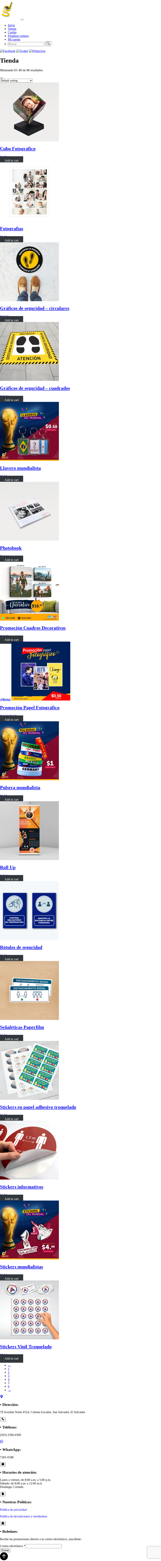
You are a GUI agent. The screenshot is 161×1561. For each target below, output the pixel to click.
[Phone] (3, 1419)
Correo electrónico (12, 1546)
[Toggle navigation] (22, 19)
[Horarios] (3, 1464)
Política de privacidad (13, 1509)
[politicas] (3, 1494)
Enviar (5, 1550)
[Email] (3, 1523)
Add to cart (11, 160)
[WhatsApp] (1, 1442)
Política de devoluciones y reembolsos (23, 1516)
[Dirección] (1, 1397)
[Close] (1, 78)
